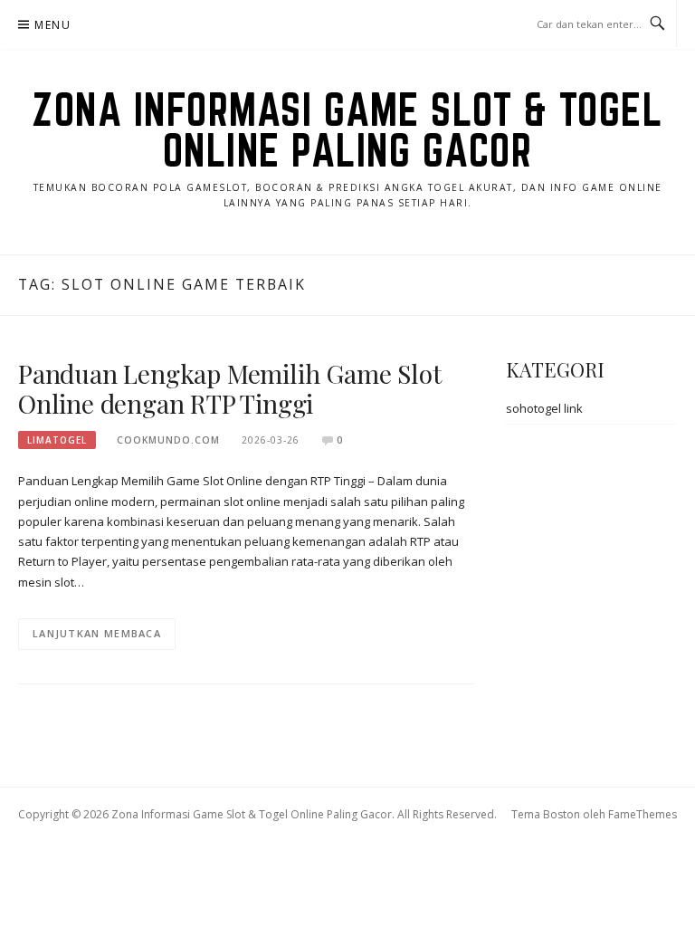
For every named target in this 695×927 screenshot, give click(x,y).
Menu (52, 25)
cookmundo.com (168, 440)
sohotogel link (544, 408)
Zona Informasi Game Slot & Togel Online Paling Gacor (347, 130)
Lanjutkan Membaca (97, 633)
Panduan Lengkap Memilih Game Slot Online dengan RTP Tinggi (229, 389)
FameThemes (642, 814)
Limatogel (57, 440)
